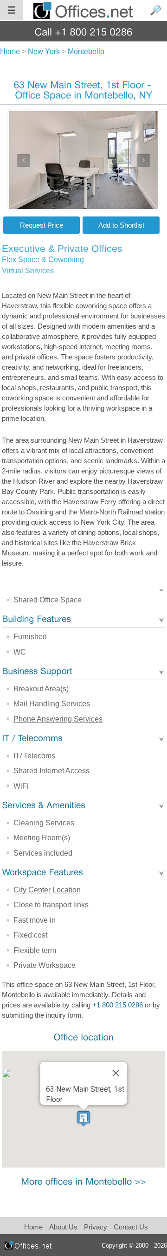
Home (33, 1227)
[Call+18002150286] (84, 31)
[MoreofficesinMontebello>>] (83, 1181)
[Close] (115, 1073)
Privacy (96, 1227)
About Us (63, 1227)
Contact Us (131, 1227)
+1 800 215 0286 (117, 1005)
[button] (83, 1118)
